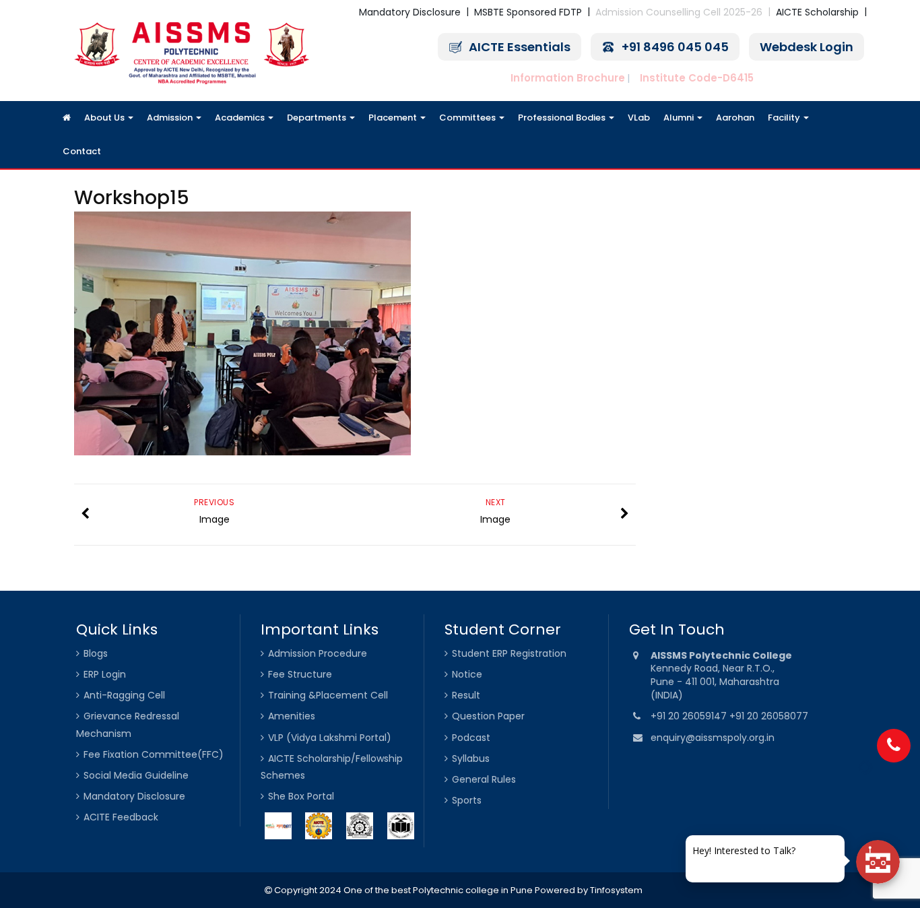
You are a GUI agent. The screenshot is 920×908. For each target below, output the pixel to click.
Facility (785, 117)
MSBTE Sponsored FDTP (528, 12)
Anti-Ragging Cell (124, 695)
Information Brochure (568, 78)
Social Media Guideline (136, 775)
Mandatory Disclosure (410, 12)
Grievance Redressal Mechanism (127, 724)
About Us (105, 117)
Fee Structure (300, 674)
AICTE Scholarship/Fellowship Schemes (332, 767)
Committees (468, 117)
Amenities (291, 716)
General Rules (484, 779)
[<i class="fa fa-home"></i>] (66, 118)
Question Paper (488, 716)
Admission (171, 117)
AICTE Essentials (519, 46)
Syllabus (471, 758)
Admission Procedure (317, 653)
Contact (82, 151)
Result (466, 695)
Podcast (471, 737)
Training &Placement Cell (328, 695)
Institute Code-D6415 (697, 78)
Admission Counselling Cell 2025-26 (678, 12)
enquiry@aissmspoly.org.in (713, 737)
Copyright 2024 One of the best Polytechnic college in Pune (402, 890)
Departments (317, 117)
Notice (467, 674)
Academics (241, 117)
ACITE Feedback (121, 817)
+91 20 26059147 (690, 716)
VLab (639, 117)
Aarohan (735, 117)
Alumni (679, 117)
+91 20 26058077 (768, 716)
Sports (467, 800)
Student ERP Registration (509, 653)
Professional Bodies (562, 117)
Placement (393, 117)
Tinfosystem (616, 890)
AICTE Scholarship (817, 12)
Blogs (96, 653)
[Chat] (878, 862)
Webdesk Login (806, 46)
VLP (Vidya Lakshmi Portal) (329, 737)
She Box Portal (301, 796)
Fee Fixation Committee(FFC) (154, 754)
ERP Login (105, 674)
